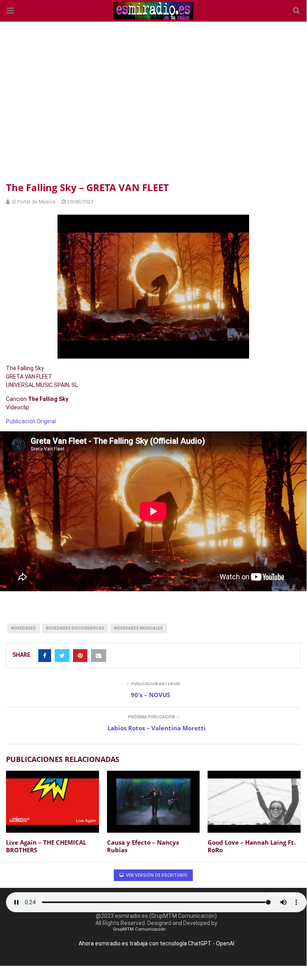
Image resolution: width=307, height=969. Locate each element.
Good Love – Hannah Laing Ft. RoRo (251, 846)
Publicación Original (31, 421)
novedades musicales (138, 628)
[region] (153, 100)
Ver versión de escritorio (156, 875)
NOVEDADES (23, 628)
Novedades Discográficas (75, 628)
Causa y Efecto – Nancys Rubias (143, 846)
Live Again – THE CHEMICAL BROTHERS (46, 846)
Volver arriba (281, 894)
